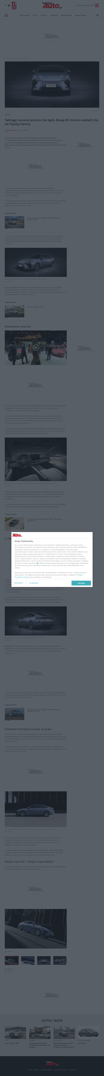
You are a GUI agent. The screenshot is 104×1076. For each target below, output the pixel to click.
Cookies (26, 577)
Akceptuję (81, 583)
